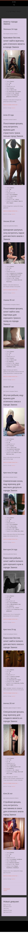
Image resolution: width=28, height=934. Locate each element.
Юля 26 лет (8, 793)
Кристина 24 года (10, 472)
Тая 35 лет (6, 908)
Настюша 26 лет (7, 906)
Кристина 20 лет (7, 912)
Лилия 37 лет (8, 387)
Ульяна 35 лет (9, 300)
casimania (14, 11)
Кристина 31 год (9, 629)
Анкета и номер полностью (11, 104)
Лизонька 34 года (10, 29)
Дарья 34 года (7, 904)
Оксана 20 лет (9, 221)
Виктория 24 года (10, 549)
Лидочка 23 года (7, 910)
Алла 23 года (8, 115)
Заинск (13, 107)
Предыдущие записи (7, 889)
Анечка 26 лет (9, 703)
